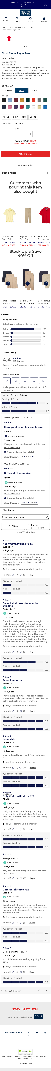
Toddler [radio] (8, 91)
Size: (4, 113)
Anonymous (9, 858)
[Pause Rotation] (45, 4)
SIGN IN (30, 21)
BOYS (23, 6)
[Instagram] (45, 1033)
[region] (25, 39)
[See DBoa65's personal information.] (13, 742)
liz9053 (6, 547)
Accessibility (33, 1056)
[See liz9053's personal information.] (12, 547)
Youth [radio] (21, 91)
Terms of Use (7, 1056)
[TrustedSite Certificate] (25, 1052)
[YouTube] (37, 1033)
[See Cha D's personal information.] (11, 799)
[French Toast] (25, 12)
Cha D (6, 799)
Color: (5, 96)
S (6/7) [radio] (15, 117)
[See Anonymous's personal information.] (17, 858)
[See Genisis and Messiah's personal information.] (26, 952)
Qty (17, 129)
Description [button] (9, 173)
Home (4, 27)
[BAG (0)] (44, 18)
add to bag (25, 154)
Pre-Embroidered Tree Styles (20, 27)
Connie (7, 431)
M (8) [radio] (24, 117)
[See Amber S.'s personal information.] (14, 609)
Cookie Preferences (24, 1059)
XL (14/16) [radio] (7, 123)
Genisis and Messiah (13, 951)
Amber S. (7, 609)
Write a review (8, 58)
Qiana (7, 477)
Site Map (43, 1056)
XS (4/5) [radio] (6, 117)
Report (33, 574)
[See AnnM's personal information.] (11, 683)
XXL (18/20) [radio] (19, 123)
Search (17, 21)
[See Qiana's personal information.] (11, 893)
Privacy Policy (20, 1056)
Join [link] (38, 1016)
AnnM (6, 683)
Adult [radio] (34, 91)
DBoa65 (7, 742)
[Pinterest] (28, 1036)
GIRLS (23, 4)
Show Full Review (12, 447)
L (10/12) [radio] (33, 117)
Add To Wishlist (25, 165)
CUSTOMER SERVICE (13, 1033)
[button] (30, 20)
